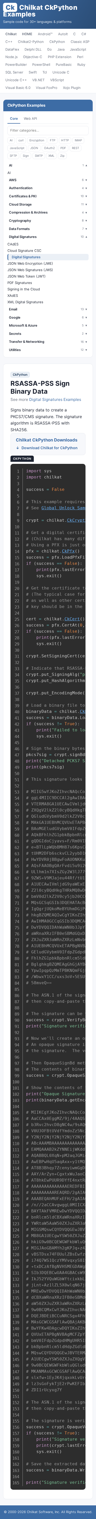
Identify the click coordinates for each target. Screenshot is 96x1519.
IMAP (78, 140)
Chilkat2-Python (31, 42)
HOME (27, 34)
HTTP (65, 140)
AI (11, 140)
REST (75, 148)
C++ (9, 42)
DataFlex (12, 49)
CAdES (12, 244)
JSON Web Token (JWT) (26, 276)
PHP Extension (59, 57)
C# (83, 34)
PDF (63, 148)
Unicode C (60, 72)
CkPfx (68, 551)
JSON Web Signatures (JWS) (30, 270)
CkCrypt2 (77, 520)
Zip (62, 156)
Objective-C (32, 57)
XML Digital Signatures (25, 302)
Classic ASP (80, 42)
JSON (34, 148)
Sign (26, 156)
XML (51, 156)
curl (21, 140)
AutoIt (63, 34)
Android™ (45, 34)
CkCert (72, 618)
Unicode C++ (16, 80)
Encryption (36, 140)
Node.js (11, 57)
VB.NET (38, 80)
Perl (80, 57)
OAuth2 (49, 148)
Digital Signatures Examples (55, 399)
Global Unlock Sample (67, 507)
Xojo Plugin (72, 88)
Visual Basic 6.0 (17, 88)
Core (14, 118)
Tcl (44, 72)
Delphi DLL (33, 49)
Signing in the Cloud (23, 289)
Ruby (81, 64)
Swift (33, 72)
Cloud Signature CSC (24, 250)
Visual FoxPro (46, 88)
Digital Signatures (26, 257)
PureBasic (64, 64)
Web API (30, 118)
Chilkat (11, 34)
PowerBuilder (16, 64)
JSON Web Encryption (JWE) (30, 263)
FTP (52, 140)
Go (49, 49)
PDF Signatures (19, 283)
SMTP (39, 156)
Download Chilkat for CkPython (50, 448)
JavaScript (78, 49)
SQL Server (14, 72)
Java (61, 49)
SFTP (13, 156)
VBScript (57, 80)
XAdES (12, 295)
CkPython (57, 42)
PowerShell (41, 64)
